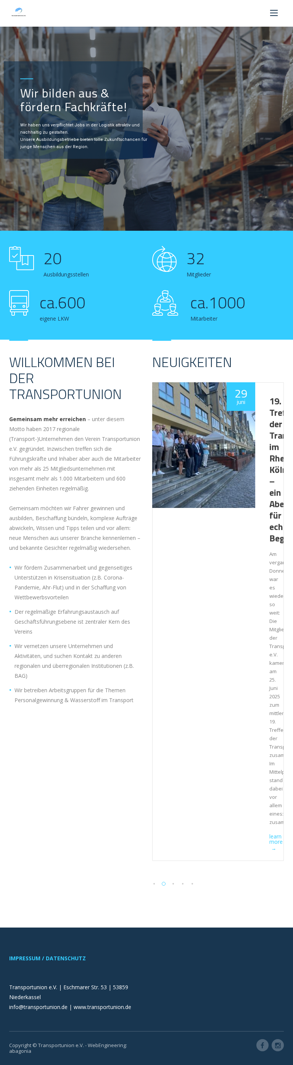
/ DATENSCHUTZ (64, 958)
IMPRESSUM (24, 958)
